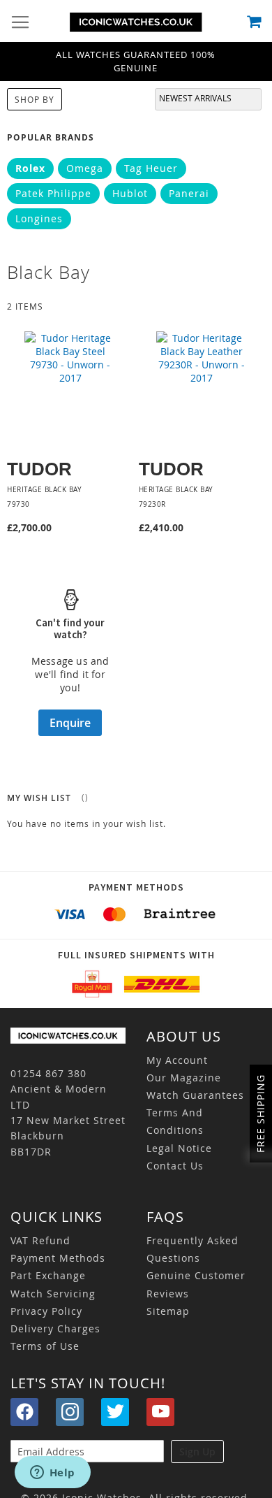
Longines (39, 218)
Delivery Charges (55, 1328)
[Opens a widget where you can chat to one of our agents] (52, 1473)
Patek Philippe (53, 193)
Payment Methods (57, 1258)
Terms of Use (45, 1346)
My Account (177, 1060)
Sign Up (197, 1451)
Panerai (189, 193)
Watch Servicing (53, 1293)
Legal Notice (179, 1148)
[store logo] (136, 22)
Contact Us (175, 1165)
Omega (84, 168)
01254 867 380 (48, 1073)
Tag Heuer (151, 168)
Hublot (130, 193)
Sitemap (168, 1311)
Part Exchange (48, 1275)
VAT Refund (40, 1240)
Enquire (70, 722)
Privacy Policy (46, 1311)
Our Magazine (183, 1077)
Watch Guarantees (195, 1095)
